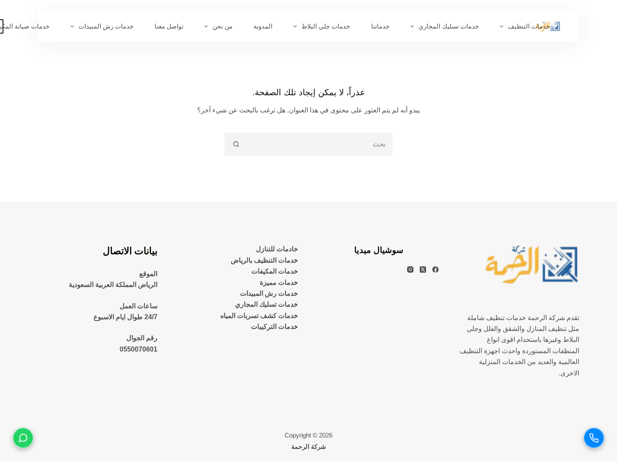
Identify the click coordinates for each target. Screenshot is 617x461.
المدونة (263, 26)
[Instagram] (410, 269)
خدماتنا (380, 26)
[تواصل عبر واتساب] (23, 437)
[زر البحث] (236, 144)
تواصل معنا (168, 26)
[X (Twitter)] (423, 269)
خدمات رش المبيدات (105, 26)
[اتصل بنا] (593, 437)
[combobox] (319, 144)
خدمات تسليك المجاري (448, 26)
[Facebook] (435, 269)
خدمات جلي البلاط (325, 26)
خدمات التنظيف (529, 26)
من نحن (222, 26)
